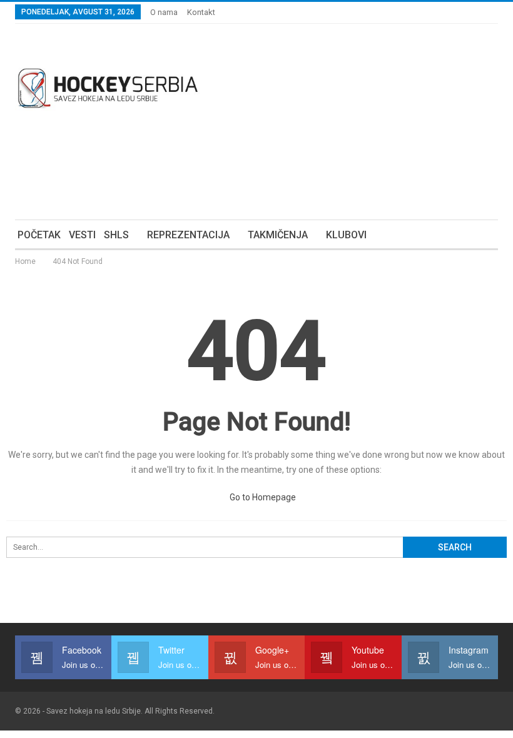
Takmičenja (278, 235)
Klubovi (346, 235)
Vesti (82, 235)
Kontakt (201, 12)
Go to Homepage (262, 497)
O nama (164, 12)
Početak (39, 235)
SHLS (116, 235)
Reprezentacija (188, 235)
